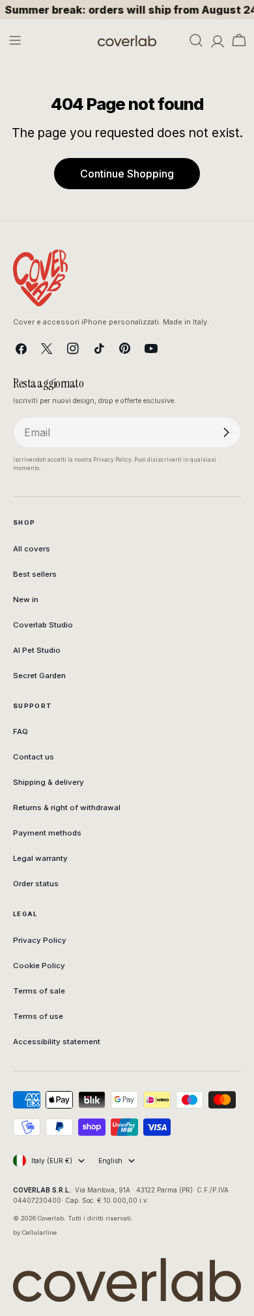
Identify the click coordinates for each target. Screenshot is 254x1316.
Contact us (33, 756)
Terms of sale (39, 990)
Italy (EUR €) (51, 1161)
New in (25, 599)
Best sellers (35, 574)
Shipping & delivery (48, 782)
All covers (31, 548)
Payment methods (47, 832)
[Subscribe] (226, 432)
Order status (36, 883)
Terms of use (38, 1016)
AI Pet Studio (37, 650)
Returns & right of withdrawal (66, 807)
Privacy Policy (39, 940)
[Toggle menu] (15, 40)
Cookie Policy (39, 965)
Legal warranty (40, 858)
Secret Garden (39, 675)
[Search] (196, 40)
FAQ (20, 731)
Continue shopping (127, 173)
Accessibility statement (56, 1041)
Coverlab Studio (43, 624)
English (110, 1161)
